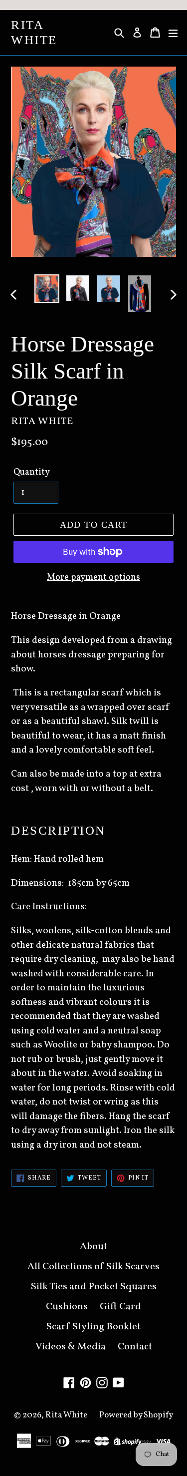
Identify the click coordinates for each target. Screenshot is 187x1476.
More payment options (93, 577)
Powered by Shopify (136, 1415)
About (93, 1247)
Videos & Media (70, 1347)
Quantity (31, 472)
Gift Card (120, 1307)
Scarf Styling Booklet (93, 1327)
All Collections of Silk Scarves (93, 1267)
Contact (135, 1347)
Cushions (67, 1307)
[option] (46, 288)
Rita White (34, 32)
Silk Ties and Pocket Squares (94, 1287)
